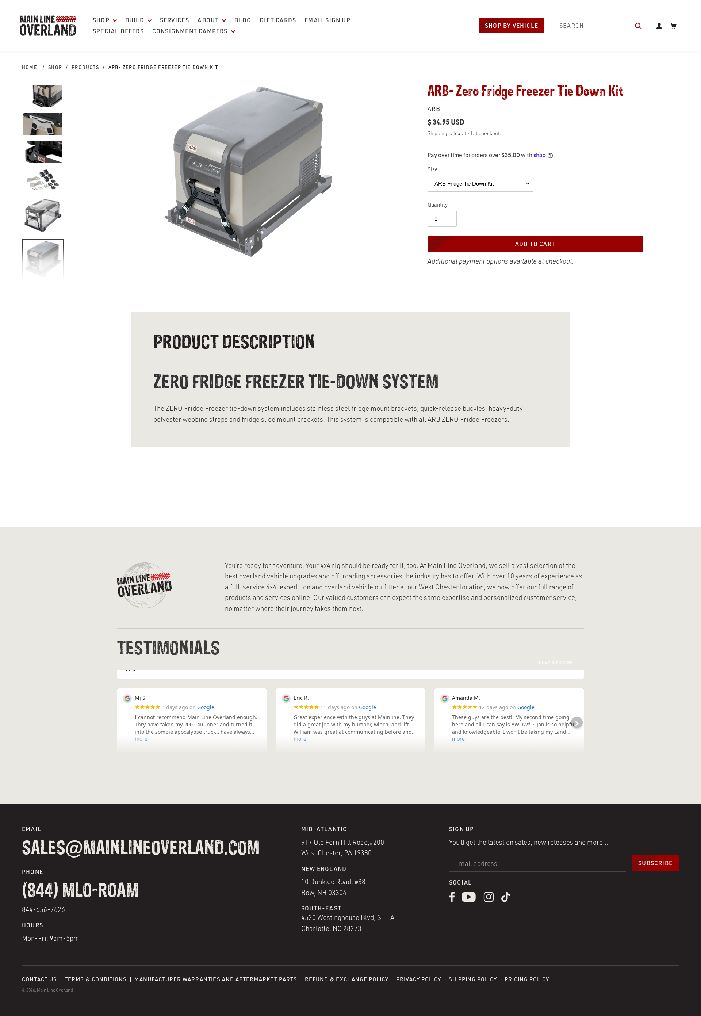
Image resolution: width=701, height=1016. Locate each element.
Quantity (438, 204)
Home (29, 67)
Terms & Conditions (96, 979)
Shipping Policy (473, 979)
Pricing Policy (527, 979)
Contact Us (39, 979)
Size (433, 169)
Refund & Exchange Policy (346, 979)
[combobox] (599, 25)
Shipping (437, 133)
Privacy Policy (418, 979)
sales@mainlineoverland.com (141, 849)
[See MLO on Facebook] (452, 900)
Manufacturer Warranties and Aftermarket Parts (215, 979)
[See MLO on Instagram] (488, 900)
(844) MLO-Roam (80, 891)
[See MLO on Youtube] (469, 900)
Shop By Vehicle (511, 25)
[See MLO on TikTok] (505, 900)
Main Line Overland (55, 990)
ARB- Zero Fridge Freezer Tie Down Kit (163, 67)
